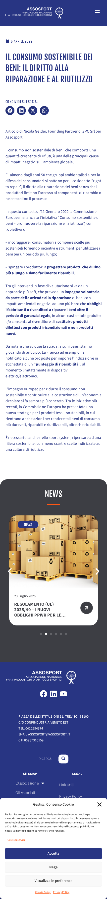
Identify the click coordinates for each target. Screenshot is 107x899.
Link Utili (66, 785)
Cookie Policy (43, 892)
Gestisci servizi (16, 840)
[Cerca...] (63, 759)
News (28, 524)
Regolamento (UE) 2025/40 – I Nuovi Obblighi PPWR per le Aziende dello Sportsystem (37, 615)
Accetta (53, 853)
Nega (53, 867)
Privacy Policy (61, 892)
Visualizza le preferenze (53, 880)
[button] (99, 804)
